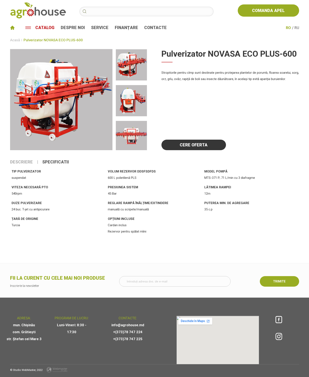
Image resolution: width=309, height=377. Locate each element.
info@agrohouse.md (127, 325)
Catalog (44, 27)
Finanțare (126, 27)
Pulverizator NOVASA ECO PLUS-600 (53, 40)
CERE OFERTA (193, 144)
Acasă (15, 40)
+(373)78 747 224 (128, 332)
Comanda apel (268, 10)
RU (296, 27)
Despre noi (73, 27)
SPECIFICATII (55, 162)
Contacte (155, 27)
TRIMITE (279, 281)
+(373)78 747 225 (128, 339)
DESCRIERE (21, 162)
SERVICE (99, 27)
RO (288, 27)
